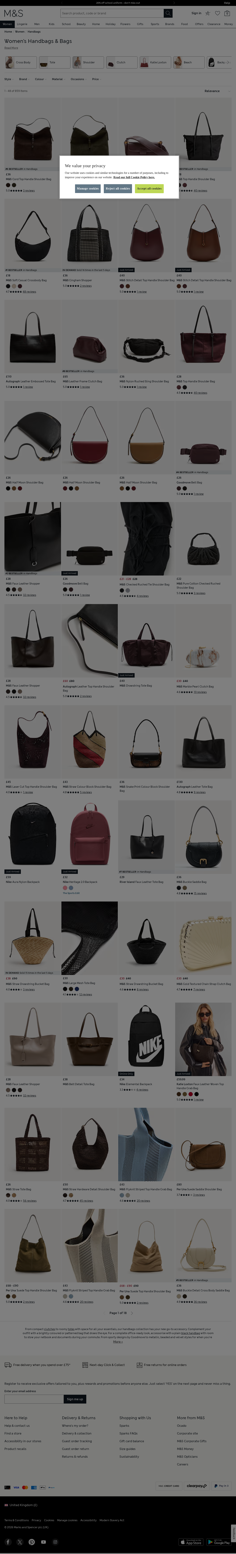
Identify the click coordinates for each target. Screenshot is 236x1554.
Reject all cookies (118, 188)
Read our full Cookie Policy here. (134, 177)
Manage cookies (88, 188)
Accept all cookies (149, 188)
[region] (119, 177)
